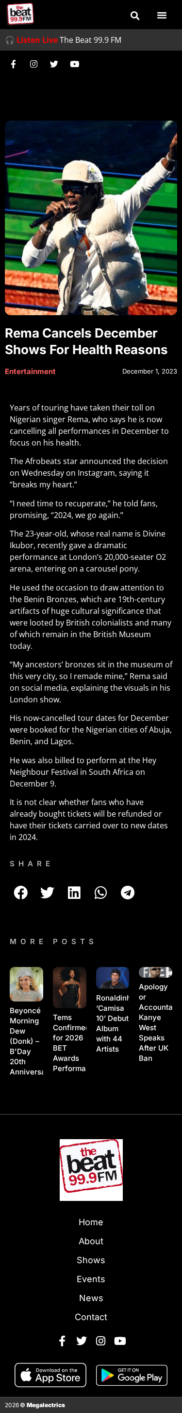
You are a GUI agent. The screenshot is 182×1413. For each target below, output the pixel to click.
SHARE (32, 863)
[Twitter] (54, 63)
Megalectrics (46, 1405)
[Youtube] (74, 63)
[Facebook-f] (13, 63)
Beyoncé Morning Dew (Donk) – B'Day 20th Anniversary (31, 1041)
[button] (135, 15)
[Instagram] (33, 63)
